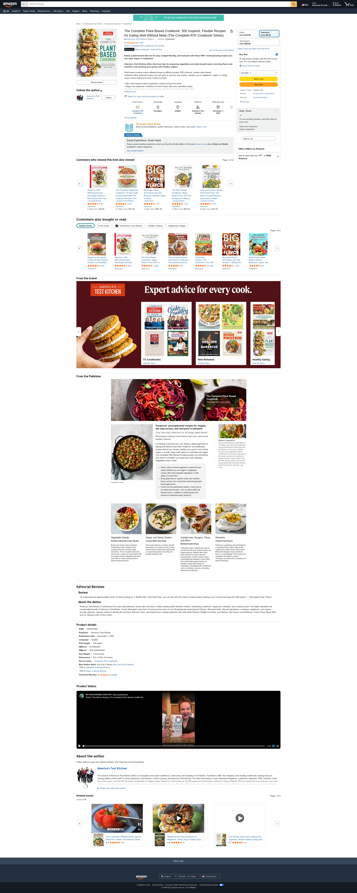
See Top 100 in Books (123, 664)
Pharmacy (94, 11)
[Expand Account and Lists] (328, 5)
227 (181, 266)
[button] (6, 11)
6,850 (128, 266)
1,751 (236, 266)
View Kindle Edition (135, 151)
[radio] (248, 33)
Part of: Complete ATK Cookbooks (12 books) (144, 46)
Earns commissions (120, 694)
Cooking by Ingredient (112, 24)
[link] (98, 194)
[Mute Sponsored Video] (139, 829)
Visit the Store (149, 363)
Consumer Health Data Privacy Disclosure (181, 885)
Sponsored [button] (80, 799)
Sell (67, 11)
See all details (130, 118)
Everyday (106, 11)
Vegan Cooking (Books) (96, 671)
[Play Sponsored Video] (178, 818)
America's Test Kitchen (137, 39)
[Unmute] (278, 746)
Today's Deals (29, 11)
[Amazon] (10, 4)
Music (84, 11)
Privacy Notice (157, 885)
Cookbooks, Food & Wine (92, 24)
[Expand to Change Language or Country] (308, 5)
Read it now (201, 127)
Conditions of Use (143, 885)
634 (262, 266)
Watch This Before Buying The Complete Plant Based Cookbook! (114, 697)
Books (78, 24)
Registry (75, 11)
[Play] (79, 746)
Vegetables (127, 24)
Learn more (201, 144)
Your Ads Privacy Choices (209, 885)
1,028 (155, 266)
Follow (108, 97)
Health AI (16, 11)
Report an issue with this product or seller (146, 96)
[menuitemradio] (273, 746)
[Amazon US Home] (141, 877)
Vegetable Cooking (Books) (98, 667)
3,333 (101, 266)
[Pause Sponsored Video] (139, 824)
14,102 (210, 266)
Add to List (248, 139)
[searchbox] (159, 4)
